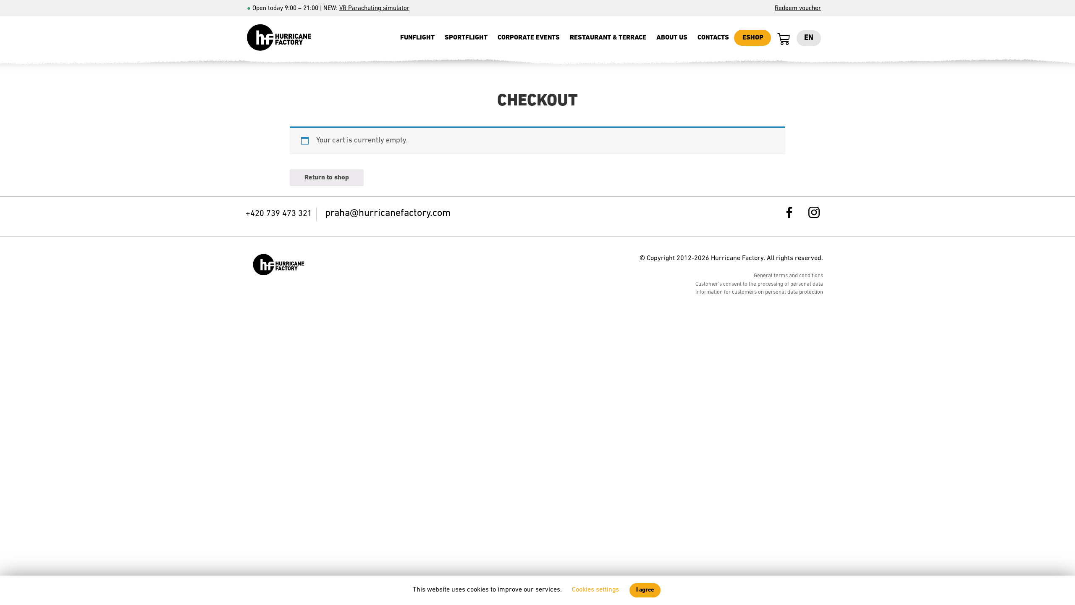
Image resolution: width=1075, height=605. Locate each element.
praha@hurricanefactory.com (388, 213)
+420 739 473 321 (279, 214)
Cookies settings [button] (595, 590)
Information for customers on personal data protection (759, 292)
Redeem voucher (798, 8)
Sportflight (466, 37)
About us (671, 37)
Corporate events (529, 37)
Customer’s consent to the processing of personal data (759, 284)
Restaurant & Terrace (608, 37)
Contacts (713, 37)
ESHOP (752, 37)
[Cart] (783, 40)
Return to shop (326, 177)
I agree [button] (645, 590)
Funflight (417, 37)
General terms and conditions (788, 276)
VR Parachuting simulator (374, 8)
